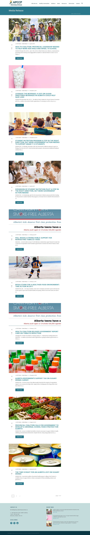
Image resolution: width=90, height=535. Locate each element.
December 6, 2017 (33, 90)
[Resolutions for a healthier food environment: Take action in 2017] (35, 267)
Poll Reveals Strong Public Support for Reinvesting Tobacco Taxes (33, 239)
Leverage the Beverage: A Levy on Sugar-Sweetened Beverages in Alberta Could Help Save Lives (35, 95)
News (58, 3)
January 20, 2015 (33, 469)
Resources (64, 3)
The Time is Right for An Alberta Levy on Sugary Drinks (37, 473)
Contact (78, 3)
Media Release (77, 13)
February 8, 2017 (33, 234)
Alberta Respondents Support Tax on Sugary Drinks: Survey (36, 379)
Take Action (71, 3)
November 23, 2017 (33, 137)
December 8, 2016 (33, 375)
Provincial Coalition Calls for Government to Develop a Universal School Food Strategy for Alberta (37, 427)
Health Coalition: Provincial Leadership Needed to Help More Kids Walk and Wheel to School (37, 48)
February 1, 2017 (33, 281)
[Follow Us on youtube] (17, 523)
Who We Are (34, 3)
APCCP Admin (18, 43)
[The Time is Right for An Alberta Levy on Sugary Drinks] (35, 455)
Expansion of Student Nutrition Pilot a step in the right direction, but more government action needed (37, 191)
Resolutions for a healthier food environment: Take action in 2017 (37, 285)
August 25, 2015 (33, 422)
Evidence (53, 3)
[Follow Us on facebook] (11, 523)
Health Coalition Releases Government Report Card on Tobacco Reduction (36, 332)
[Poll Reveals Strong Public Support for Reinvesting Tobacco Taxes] (35, 220)
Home (72, 13)
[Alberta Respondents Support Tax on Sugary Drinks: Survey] (35, 361)
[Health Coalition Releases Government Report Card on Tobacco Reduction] (35, 314)
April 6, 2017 (32, 186)
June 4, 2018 (32, 43)
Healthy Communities (44, 3)
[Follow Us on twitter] (14, 523)
